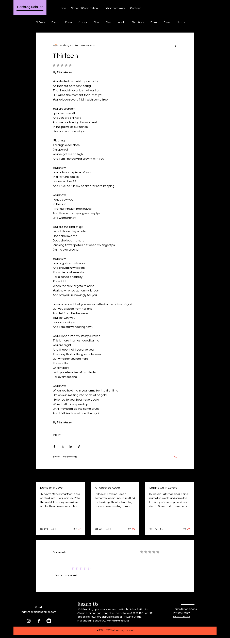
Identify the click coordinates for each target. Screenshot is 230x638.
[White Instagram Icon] (28, 620)
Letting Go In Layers (163, 487)
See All (190, 476)
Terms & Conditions (185, 609)
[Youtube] (48, 620)
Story (96, 22)
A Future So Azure (107, 487)
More (179, 22)
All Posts (40, 22)
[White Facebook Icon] (38, 620)
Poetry (55, 22)
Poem (68, 22)
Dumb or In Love (51, 487)
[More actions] (175, 45)
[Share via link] (79, 446)
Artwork (82, 22)
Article (121, 22)
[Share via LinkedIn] (70, 446)
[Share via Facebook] (54, 446)
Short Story (138, 22)
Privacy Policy (181, 612)
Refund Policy (181, 616)
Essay (154, 22)
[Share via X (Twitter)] (62, 446)
